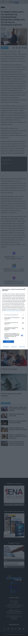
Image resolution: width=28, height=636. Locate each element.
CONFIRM (8, 341)
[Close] (25, 289)
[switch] (22, 318)
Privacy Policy (22, 346)
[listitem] (14, 315)
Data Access (14, 346)
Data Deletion (6, 346)
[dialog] (14, 318)
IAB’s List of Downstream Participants (12, 310)
